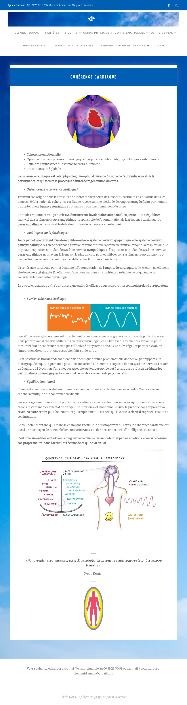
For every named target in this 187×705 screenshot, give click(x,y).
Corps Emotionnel (130, 32)
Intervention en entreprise (123, 45)
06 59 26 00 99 (36, 5)
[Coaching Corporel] (92, 18)
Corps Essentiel (33, 45)
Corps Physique (96, 32)
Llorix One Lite (71, 697)
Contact (160, 45)
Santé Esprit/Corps (61, 32)
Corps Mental (161, 32)
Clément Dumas (26, 32)
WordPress (119, 697)
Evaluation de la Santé (74, 45)
